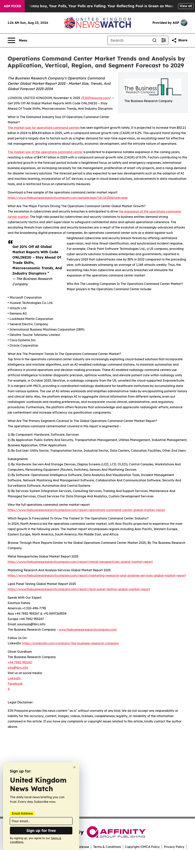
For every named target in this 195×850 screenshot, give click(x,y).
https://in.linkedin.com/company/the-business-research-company (70, 643)
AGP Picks (12, 6)
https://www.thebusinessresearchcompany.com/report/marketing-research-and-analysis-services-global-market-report (97, 575)
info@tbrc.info (18, 667)
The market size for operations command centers (44, 127)
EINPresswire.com (96, 98)
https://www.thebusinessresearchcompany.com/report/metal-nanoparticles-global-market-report (80, 562)
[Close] (74, 767)
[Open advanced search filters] (163, 40)
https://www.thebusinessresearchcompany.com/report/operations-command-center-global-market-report (86, 510)
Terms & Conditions (107, 847)
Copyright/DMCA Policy (142, 847)
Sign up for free (41, 830)
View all (186, 6)
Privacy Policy (174, 847)
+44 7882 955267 (20, 662)
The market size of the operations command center (45, 152)
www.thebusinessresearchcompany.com (88, 629)
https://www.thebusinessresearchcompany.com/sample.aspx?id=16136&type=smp (68, 198)
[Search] (154, 40)
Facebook (15, 683)
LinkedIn (14, 678)
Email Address (22, 813)
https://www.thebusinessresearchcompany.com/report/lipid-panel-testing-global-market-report (79, 589)
